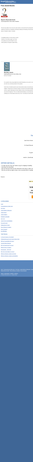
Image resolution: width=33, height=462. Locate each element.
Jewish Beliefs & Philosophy (6, 210)
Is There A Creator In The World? (7, 237)
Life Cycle (3, 218)
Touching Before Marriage (6, 243)
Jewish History (4, 212)
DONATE (12, 273)
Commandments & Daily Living (7, 206)
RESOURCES (7, 273)
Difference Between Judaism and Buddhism (9, 255)
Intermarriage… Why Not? (6, 249)
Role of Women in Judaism (6, 227)
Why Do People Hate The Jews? (7, 245)
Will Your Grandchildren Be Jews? (7, 241)
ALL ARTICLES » (4, 231)
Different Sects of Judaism (6, 247)
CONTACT (16, 273)
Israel (2, 204)
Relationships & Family (5, 225)
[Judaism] (8, 2)
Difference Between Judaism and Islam (8, 253)
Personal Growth (4, 223)
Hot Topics (3, 208)
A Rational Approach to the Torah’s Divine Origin (10, 239)
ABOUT (2, 273)
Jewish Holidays (4, 214)
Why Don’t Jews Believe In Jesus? (7, 251)
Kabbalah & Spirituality (5, 216)
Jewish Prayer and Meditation (6, 220)
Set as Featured (4, 229)
